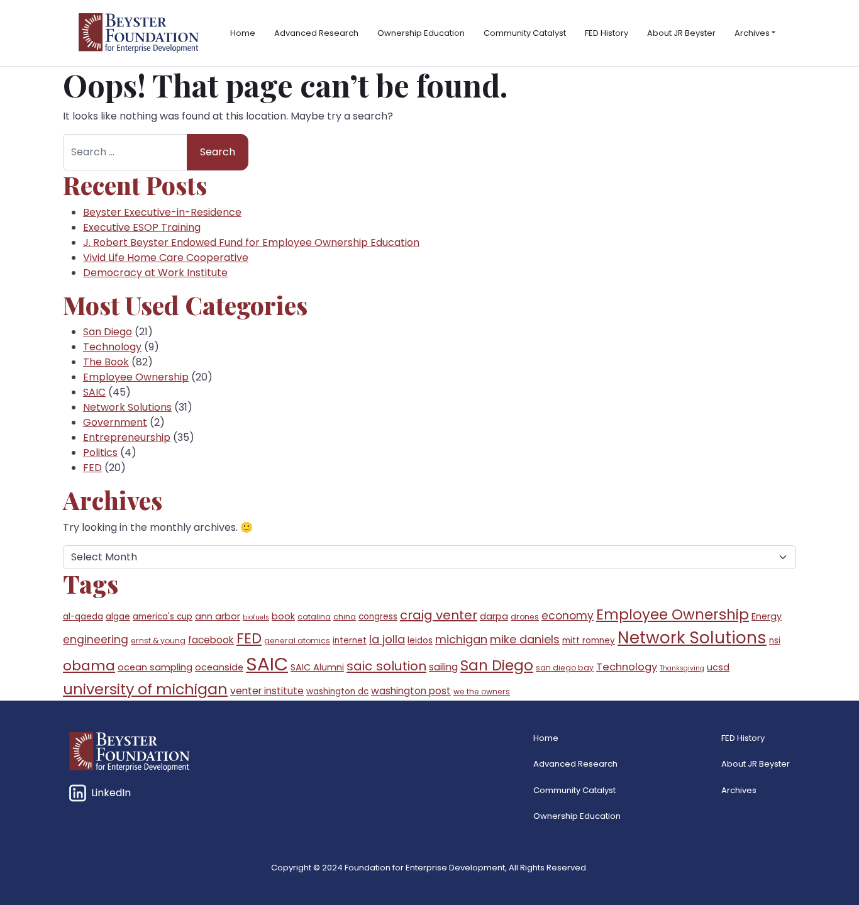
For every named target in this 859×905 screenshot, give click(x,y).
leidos (420, 641)
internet (350, 641)
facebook (211, 640)
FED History (606, 33)
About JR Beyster (681, 33)
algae (118, 617)
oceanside (219, 667)
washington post (411, 690)
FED (92, 467)
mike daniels (525, 639)
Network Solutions (127, 407)
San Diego (107, 332)
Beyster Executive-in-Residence (162, 212)
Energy (766, 616)
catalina (314, 616)
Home (242, 33)
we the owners (481, 691)
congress (377, 617)
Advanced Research (316, 33)
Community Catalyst (525, 33)
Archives (752, 33)
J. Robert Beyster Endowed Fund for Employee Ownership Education (251, 242)
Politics (100, 452)
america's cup (162, 617)
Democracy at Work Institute (155, 272)
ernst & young (158, 640)
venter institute (267, 690)
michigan (461, 639)
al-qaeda (83, 617)
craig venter (438, 615)
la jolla (387, 639)
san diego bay (565, 667)
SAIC (94, 392)
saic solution (386, 666)
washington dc (337, 691)
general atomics (297, 640)
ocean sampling (155, 667)
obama (89, 665)
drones (525, 616)
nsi (774, 641)
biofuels (256, 617)
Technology (112, 347)
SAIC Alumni (317, 667)
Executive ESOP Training (142, 227)
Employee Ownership (136, 377)
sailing (443, 667)
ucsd (718, 667)
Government (115, 422)
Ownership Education (421, 33)
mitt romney (588, 641)
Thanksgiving (682, 668)
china (344, 616)
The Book (106, 362)
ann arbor (217, 616)
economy (567, 615)
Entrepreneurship (126, 437)
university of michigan (145, 689)
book (283, 616)
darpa (494, 616)
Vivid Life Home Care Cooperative (165, 257)
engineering (95, 639)
